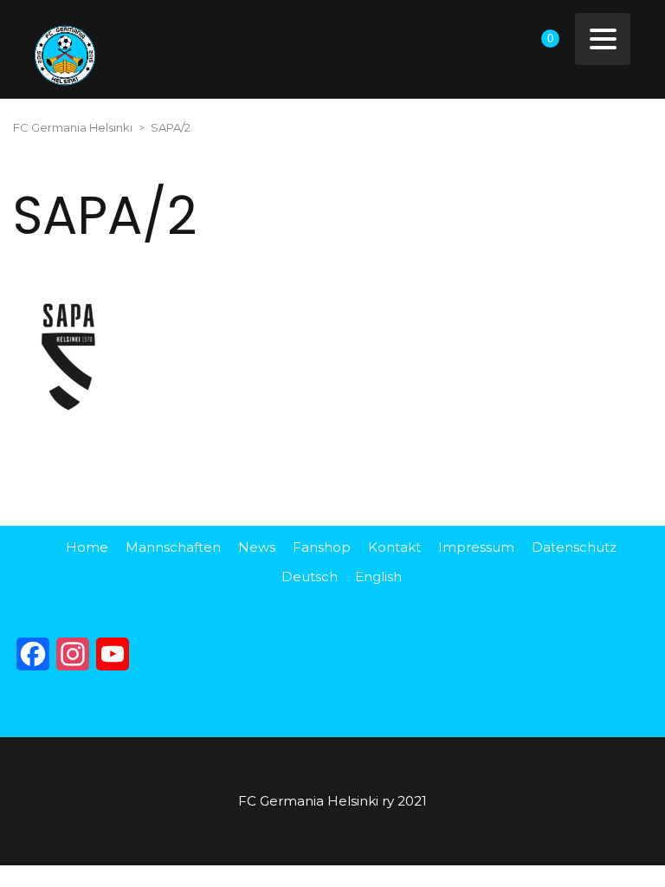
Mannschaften (173, 547)
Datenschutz (574, 547)
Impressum (476, 547)
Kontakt (394, 547)
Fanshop (322, 547)
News (256, 547)
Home (87, 547)
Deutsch (309, 576)
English (378, 576)
